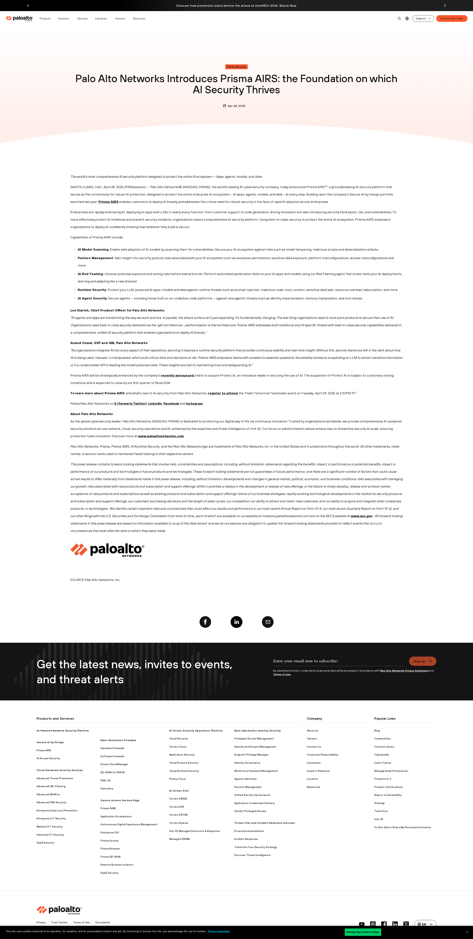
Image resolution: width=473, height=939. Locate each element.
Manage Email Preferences (391, 770)
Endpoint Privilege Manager (251, 754)
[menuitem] (21, 18)
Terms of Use (81, 922)
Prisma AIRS (108, 202)
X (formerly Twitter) (130, 403)
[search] (399, 18)
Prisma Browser (110, 848)
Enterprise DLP (110, 832)
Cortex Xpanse (178, 822)
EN (407, 18)
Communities (382, 738)
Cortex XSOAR (178, 814)
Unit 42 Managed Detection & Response (194, 831)
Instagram (194, 403)
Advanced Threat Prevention (55, 778)
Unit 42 (378, 819)
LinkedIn (155, 403)
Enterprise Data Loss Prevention (57, 810)
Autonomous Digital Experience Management (129, 824)
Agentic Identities (245, 778)
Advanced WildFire (48, 794)
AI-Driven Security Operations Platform (195, 730)
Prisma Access (110, 840)
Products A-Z (382, 778)
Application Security (182, 754)
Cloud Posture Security (183, 762)
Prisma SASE (108, 808)
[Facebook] (205, 622)
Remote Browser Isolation (117, 864)
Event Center (382, 762)
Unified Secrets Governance (252, 794)
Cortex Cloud (177, 746)
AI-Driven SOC (179, 790)
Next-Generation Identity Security (257, 730)
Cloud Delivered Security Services (60, 770)
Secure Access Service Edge (120, 800)
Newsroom (313, 786)
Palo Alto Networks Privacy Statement (404, 670)
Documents (103, 922)
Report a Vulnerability (387, 794)
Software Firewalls (112, 756)
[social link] (362, 924)
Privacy (41, 922)
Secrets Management (248, 786)
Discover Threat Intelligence (252, 855)
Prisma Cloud (177, 778)
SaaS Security (45, 842)
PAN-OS (106, 780)
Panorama (107, 788)
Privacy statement (219, 931)
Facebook (171, 403)
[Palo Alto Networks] (20, 18)
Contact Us (314, 746)
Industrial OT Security (50, 834)
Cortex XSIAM (178, 798)
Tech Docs (381, 811)
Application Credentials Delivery (254, 803)
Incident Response (246, 838)
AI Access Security (48, 758)
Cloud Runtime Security (184, 770)
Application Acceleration (116, 816)
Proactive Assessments (249, 831)
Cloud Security (178, 738)
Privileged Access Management (254, 738)
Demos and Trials (452, 18)
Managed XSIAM (179, 838)
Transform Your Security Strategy (255, 847)
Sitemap (379, 803)
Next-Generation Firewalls (118, 740)
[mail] (268, 622)
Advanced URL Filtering (51, 786)
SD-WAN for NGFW (113, 772)
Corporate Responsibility (322, 754)
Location (312, 778)
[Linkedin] (236, 622)
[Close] (467, 932)
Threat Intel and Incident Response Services (264, 822)
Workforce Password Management (256, 770)
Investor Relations (318, 770)
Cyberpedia (381, 754)
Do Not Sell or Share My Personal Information (402, 827)
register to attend (223, 393)
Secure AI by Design (50, 742)
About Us (312, 730)
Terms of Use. (282, 674)
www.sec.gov (361, 516)
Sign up (419, 661)
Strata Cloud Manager (114, 764)
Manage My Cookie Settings (363, 931)
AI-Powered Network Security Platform (63, 730)
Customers (314, 762)
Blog (377, 730)
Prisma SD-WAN (110, 856)
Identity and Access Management (255, 746)
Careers (312, 738)
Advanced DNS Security (51, 802)
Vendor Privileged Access (250, 811)
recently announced (178, 375)
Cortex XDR (176, 806)
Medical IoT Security (49, 826)
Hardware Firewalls (112, 748)
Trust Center (59, 922)
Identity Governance (247, 762)
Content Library (384, 746)
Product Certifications (388, 786)
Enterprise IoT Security (51, 818)
